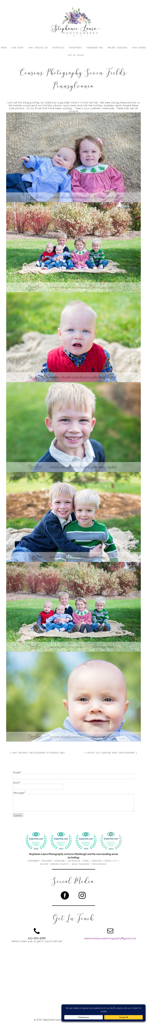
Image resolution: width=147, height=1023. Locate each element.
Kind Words (139, 48)
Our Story (17, 48)
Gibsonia (97, 861)
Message (18, 792)
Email (16, 782)
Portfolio (58, 48)
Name (16, 772)
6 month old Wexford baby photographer (110, 753)
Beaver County (60, 864)
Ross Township (80, 864)
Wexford (60, 861)
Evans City (111, 861)
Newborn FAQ (95, 48)
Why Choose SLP (38, 48)
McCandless (99, 864)
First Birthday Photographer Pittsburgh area (38, 753)
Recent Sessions (117, 48)
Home (4, 48)
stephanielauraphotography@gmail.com (110, 938)
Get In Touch (76, 55)
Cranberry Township (40, 861)
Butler (44, 864)
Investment (75, 48)
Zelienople (74, 861)
